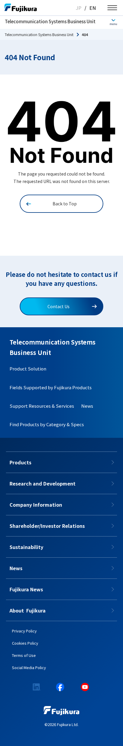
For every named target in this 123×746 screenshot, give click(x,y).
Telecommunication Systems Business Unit (50, 21)
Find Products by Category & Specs (47, 424)
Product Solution (28, 368)
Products (20, 462)
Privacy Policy (24, 631)
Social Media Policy (29, 667)
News (87, 406)
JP (79, 7)
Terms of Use (24, 655)
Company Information (36, 504)
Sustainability (26, 546)
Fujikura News (26, 589)
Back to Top (65, 204)
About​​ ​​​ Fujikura (28, 610)
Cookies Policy (25, 643)
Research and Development (43, 483)
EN (92, 7)
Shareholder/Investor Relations (47, 525)
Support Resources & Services (42, 406)
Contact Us (58, 306)
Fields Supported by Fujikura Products (51, 387)
